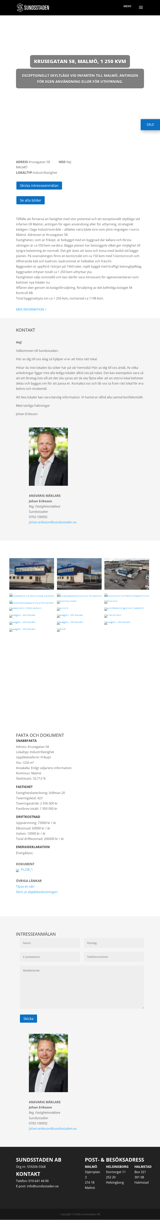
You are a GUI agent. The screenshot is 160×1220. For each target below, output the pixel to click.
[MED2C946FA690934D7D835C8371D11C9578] (79, 574)
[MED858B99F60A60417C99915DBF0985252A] (79, 595)
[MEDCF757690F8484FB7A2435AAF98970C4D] (126, 574)
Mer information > (31, 309)
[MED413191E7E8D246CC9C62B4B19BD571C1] (126, 616)
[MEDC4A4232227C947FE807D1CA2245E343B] (79, 630)
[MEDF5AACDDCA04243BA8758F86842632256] (79, 623)
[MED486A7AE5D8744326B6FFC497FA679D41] (31, 616)
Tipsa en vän (25, 886)
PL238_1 (27, 869)
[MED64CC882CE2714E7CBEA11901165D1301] (79, 602)
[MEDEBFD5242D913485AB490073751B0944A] (31, 595)
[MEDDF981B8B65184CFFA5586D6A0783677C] (31, 602)
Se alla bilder (30, 200)
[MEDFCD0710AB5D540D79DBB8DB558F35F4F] (79, 609)
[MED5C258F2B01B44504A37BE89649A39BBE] (126, 609)
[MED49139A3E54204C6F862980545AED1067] (31, 609)
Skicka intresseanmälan (39, 185)
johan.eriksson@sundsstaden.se (52, 522)
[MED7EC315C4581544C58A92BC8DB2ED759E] (31, 630)
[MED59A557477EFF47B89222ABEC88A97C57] (126, 595)
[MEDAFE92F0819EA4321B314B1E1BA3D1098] (126, 623)
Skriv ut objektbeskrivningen (37, 892)
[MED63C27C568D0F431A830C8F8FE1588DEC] (126, 602)
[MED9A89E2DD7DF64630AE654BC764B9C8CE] (31, 574)
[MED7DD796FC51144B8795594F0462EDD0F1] (79, 616)
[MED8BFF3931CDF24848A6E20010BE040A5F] (31, 623)
